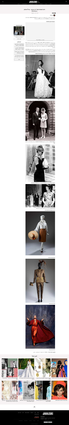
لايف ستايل (31, 3)
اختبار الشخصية (24, 3)
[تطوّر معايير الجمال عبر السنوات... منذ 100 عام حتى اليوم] (10, 367)
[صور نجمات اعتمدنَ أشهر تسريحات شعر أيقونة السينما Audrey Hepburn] (26, 390)
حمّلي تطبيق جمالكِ (48, 420)
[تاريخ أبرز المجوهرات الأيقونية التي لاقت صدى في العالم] (43, 367)
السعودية (41, 3)
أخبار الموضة (42, 352)
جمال (46, 3)
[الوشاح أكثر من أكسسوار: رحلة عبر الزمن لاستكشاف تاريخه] (59, 367)
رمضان (19, 3)
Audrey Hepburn (50, 352)
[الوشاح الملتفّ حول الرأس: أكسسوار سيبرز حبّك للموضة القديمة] (43, 390)
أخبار (36, 3)
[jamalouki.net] (34, 2)
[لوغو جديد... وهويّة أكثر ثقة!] (40, 31)
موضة (50, 3)
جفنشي (34, 352)
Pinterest (46, 418)
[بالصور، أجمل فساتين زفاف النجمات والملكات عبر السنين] (26, 367)
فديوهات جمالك (27, 412)
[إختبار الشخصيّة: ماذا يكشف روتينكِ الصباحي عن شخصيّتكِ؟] (19, 30)
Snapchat (53, 418)
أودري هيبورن (37, 352)
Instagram (42, 418)
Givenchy (46, 352)
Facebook (49, 418)
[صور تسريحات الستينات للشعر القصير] (59, 390)
